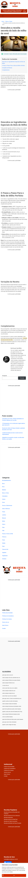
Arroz (3, 483)
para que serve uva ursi (7, 675)
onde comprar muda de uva (8, 693)
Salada (3, 543)
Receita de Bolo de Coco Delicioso (12, 815)
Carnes (3, 499)
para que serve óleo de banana (9, 722)
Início (3, 21)
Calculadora (4, 496)
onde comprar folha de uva (8, 682)
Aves (3, 486)
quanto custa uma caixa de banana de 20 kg (12, 711)
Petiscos (4, 536)
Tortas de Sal (5, 549)
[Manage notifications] (3, 875)
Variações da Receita (7, 67)
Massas (4, 518)
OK (14, 875)
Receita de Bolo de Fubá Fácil (10, 819)
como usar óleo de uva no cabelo (9, 688)
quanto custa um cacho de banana (10, 701)
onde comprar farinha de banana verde (11, 714)
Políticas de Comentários (8, 616)
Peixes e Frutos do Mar (7, 533)
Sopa (3, 546)
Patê (3, 530)
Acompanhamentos (6, 480)
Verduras (4, 558)
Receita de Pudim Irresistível (10, 821)
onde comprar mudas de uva (8, 690)
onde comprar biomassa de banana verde (11, 706)
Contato (4, 628)
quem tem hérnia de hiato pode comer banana (12, 719)
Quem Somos (5, 625)
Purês (3, 540)
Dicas (3, 502)
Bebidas (4, 489)
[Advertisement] (14, 105)
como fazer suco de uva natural (9, 695)
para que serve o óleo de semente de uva (11, 698)
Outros (3, 524)
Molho (3, 521)
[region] (14, 870)
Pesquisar (4, 375)
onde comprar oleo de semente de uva (11, 677)
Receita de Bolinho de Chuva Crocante (12, 823)
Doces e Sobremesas (7, 505)
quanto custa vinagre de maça (9, 724)
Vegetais (4, 552)
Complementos (6, 70)
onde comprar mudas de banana (9, 703)
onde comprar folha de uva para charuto (11, 680)
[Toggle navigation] (2, 15)
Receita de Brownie (8, 817)
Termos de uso (5, 622)
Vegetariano (5, 555)
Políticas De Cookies (7, 619)
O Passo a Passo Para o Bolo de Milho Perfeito (13, 65)
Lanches (4, 515)
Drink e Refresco (6, 508)
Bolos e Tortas (9, 21)
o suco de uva (5, 685)
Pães (3, 527)
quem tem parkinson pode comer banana (11, 709)
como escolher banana (7, 716)
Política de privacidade (7, 612)
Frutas (3, 511)
